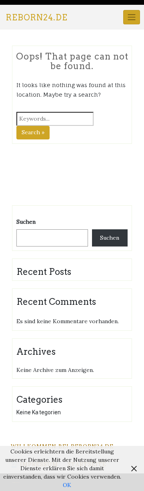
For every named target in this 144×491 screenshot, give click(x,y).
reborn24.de (37, 17)
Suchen (26, 221)
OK (67, 485)
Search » (33, 132)
